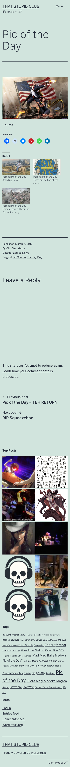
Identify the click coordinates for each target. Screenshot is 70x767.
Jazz (42, 650)
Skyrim (5, 687)
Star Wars (28, 687)
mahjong (27, 661)
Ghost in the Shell (30, 650)
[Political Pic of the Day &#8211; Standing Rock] (16, 167)
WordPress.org (12, 725)
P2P (33, 673)
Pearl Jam (50, 673)
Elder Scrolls (25, 645)
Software (16, 687)
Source (7, 125)
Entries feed (10, 713)
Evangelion (39, 645)
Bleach (15, 639)
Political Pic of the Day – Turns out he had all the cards (46, 180)
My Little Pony (17, 665)
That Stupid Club (20, 6)
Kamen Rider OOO (54, 650)
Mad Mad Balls (43, 655)
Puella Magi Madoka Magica (47, 681)
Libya (20, 656)
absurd (6, 634)
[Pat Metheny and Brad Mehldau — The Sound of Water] (51, 538)
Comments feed (13, 719)
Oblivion (27, 673)
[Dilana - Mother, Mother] (18, 505)
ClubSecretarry (15, 248)
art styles (24, 635)
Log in (6, 708)
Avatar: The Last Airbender (40, 635)
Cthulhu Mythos (50, 640)
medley (53, 660)
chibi (22, 640)
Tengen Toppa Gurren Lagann (48, 687)
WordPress (38, 752)
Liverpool (27, 656)
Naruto (29, 665)
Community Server (33, 640)
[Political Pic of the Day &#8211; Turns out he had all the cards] (47, 167)
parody (40, 673)
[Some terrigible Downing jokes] (18, 604)
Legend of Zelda (9, 656)
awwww (56, 635)
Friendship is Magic (11, 650)
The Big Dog (34, 257)
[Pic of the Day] (18, 472)
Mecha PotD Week (40, 661)
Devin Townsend (10, 645)
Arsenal (15, 635)
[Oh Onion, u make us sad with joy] (18, 571)
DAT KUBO (62, 640)
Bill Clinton (19, 257)
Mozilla (5, 666)
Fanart (50, 645)
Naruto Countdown (44, 665)
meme (61, 661)
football (61, 645)
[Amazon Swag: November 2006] (51, 604)
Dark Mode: (56, 762)
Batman (6, 640)
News (25, 252)
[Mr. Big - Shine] (51, 571)
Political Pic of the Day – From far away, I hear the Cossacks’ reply (15, 209)
